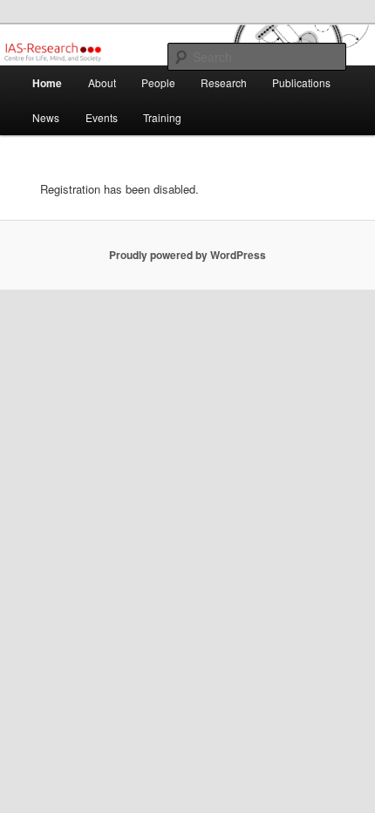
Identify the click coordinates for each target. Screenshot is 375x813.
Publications (301, 82)
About (102, 82)
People (158, 82)
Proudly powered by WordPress (187, 255)
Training (162, 117)
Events (101, 117)
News (45, 117)
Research (224, 82)
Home (47, 83)
